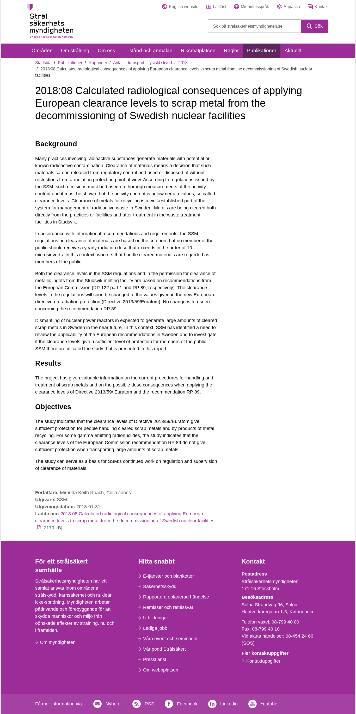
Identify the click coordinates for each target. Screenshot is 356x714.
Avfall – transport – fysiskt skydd (142, 62)
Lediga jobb (155, 628)
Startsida (43, 62)
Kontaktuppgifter (263, 661)
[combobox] (268, 26)
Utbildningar (155, 617)
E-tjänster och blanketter (168, 576)
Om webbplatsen (160, 670)
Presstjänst (154, 659)
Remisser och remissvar (168, 607)
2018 (183, 62)
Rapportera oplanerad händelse (176, 597)
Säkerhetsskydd (159, 586)
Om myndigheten (58, 642)
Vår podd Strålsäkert (164, 649)
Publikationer (70, 62)
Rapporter (98, 62)
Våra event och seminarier (170, 638)
